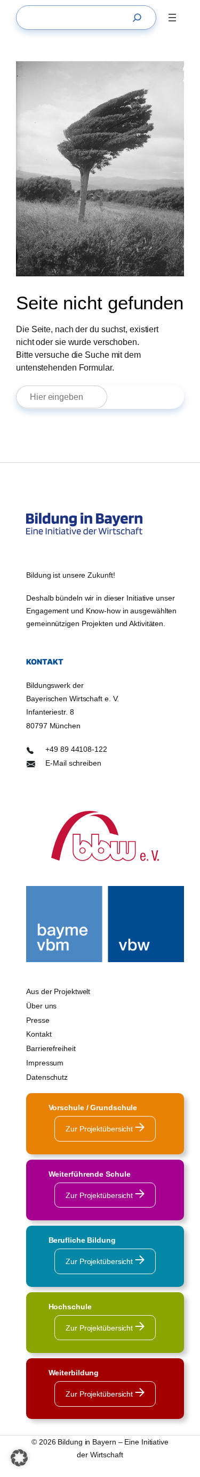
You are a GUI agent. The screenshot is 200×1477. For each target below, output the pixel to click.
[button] (19, 1458)
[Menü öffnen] (172, 17)
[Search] (140, 17)
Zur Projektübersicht (100, 1129)
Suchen (150, 396)
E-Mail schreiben (73, 763)
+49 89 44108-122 (76, 749)
